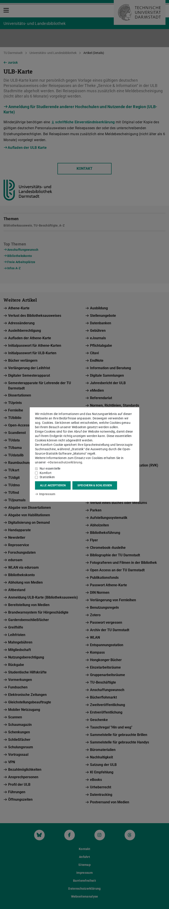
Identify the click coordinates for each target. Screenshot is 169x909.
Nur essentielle (50, 468)
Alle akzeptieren (53, 485)
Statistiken (47, 477)
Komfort (45, 473)
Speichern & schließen (94, 485)
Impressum (47, 494)
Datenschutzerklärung (66, 462)
